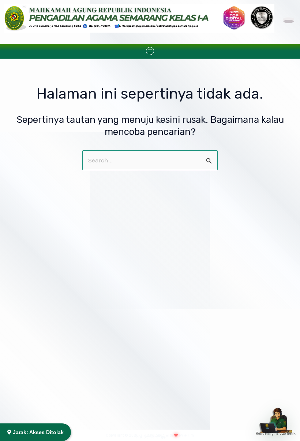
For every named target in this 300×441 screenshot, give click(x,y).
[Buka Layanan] (275, 416)
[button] (150, 51)
